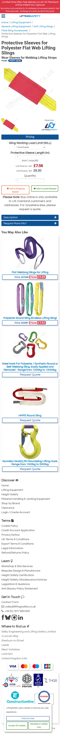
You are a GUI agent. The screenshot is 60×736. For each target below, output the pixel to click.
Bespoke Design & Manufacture (20, 570)
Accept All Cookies (16, 726)
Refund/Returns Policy (15, 552)
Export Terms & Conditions (17, 543)
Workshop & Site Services (17, 566)
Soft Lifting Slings (43, 26)
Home (4, 22)
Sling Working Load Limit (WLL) (30, 143)
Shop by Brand (10, 503)
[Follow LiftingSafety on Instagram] (14, 618)
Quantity (30, 175)
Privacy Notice (10, 534)
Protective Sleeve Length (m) (30, 152)
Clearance (7, 507)
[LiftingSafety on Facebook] (2, 618)
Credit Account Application (18, 530)
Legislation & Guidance (15, 584)
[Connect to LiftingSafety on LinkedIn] (20, 618)
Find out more (28, 718)
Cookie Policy (9, 525)
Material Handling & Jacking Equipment (25, 499)
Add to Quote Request (46, 189)
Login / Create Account (15, 512)
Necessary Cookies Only (39, 725)
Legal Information (12, 548)
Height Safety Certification (17, 575)
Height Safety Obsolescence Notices (24, 579)
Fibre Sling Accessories (14, 30)
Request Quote (30, 374)
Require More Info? (15, 223)
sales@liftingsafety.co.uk (20, 606)
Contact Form (10, 602)
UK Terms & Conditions (15, 539)
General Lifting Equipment (16, 26)
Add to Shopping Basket (17, 190)
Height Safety (9, 494)
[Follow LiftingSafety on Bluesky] (8, 618)
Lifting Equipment (21, 22)
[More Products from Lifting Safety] (49, 126)
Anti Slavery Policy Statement (19, 588)
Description (10, 217)
